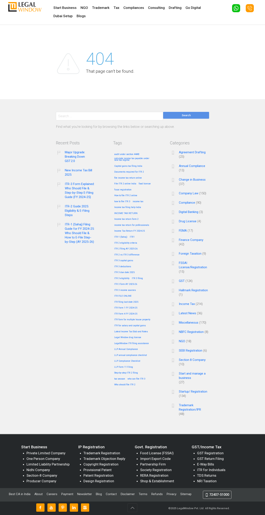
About (38, 494)
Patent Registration (98, 475)
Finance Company (191, 240)
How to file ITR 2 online (125, 195)
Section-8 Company (41, 475)
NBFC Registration (191, 332)
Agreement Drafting (192, 152)
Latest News (187, 313)
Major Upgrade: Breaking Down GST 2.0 (75, 156)
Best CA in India (19, 494)
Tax (116, 8)
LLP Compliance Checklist (127, 361)
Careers (52, 494)
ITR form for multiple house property (132, 319)
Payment (67, 494)
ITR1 (132, 237)
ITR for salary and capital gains (130, 325)
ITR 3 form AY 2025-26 (125, 284)
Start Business (65, 8)
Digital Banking (188, 212)
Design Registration (98, 481)
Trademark (101, 8)
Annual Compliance (192, 166)
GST (182, 281)
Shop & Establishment (157, 481)
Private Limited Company (45, 453)
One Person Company (43, 459)
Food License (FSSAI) (157, 453)
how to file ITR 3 (122, 201)
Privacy (171, 494)
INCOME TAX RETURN (125, 213)
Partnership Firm (153, 464)
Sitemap (186, 494)
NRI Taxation (207, 481)
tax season (119, 379)
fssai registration (122, 190)
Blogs (81, 16)
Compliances (133, 8)
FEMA (183, 230)
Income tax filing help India (127, 207)
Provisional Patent (97, 470)
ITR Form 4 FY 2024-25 (125, 314)
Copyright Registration (100, 464)
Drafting (175, 8)
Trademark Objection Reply (104, 459)
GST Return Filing (210, 459)
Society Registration (156, 470)
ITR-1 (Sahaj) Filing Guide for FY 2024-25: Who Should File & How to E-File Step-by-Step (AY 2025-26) (79, 233)
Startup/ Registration (193, 391)
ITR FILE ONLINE (122, 296)
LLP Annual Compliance (126, 349)
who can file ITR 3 (136, 379)
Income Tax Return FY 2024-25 (129, 231)
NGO (84, 8)
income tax (138, 201)
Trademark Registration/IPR (190, 407)
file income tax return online (128, 178)
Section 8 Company (192, 360)
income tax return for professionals (131, 225)
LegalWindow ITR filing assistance (131, 343)
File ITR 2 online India (125, 184)
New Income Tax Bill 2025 (78, 172)
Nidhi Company (38, 470)
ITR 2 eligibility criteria (125, 243)
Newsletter (84, 494)
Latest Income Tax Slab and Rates (131, 331)
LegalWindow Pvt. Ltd (190, 508)
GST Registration (210, 453)
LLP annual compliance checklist (130, 355)
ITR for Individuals (211, 470)
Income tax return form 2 (126, 219)
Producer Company (41, 481)
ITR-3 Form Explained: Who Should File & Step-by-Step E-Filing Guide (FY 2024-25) (79, 190)
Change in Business (192, 179)
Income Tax (187, 304)
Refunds (157, 494)
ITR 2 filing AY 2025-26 (125, 249)
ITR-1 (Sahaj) (120, 237)
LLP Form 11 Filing (123, 367)
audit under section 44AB (126, 154)
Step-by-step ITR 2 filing (126, 373)
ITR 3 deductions (122, 266)
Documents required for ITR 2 (129, 172)
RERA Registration (154, 475)
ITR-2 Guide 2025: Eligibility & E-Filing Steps (77, 210)
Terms (143, 494)
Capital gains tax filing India (128, 166)
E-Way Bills (205, 464)
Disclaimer (128, 494)
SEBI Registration (190, 350)
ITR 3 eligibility (121, 278)
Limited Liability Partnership (48, 464)
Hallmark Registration (193, 290)
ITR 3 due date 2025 (124, 272)
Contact (111, 494)
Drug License (187, 221)
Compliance (187, 202)
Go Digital (193, 8)
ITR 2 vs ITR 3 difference (127, 255)
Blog (99, 494)
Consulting (156, 8)
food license (145, 184)
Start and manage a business (192, 376)
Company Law (188, 193)
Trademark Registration (101, 453)
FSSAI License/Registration (193, 265)
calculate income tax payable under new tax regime (131, 159)
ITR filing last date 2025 (126, 302)
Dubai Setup (63, 16)
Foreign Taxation (190, 253)
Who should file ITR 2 (124, 384)
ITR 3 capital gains (123, 260)
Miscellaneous (188, 322)
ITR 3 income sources (125, 290)
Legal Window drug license (127, 337)
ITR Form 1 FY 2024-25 (125, 308)
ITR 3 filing (137, 278)
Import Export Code (155, 459)
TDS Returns (206, 475)
